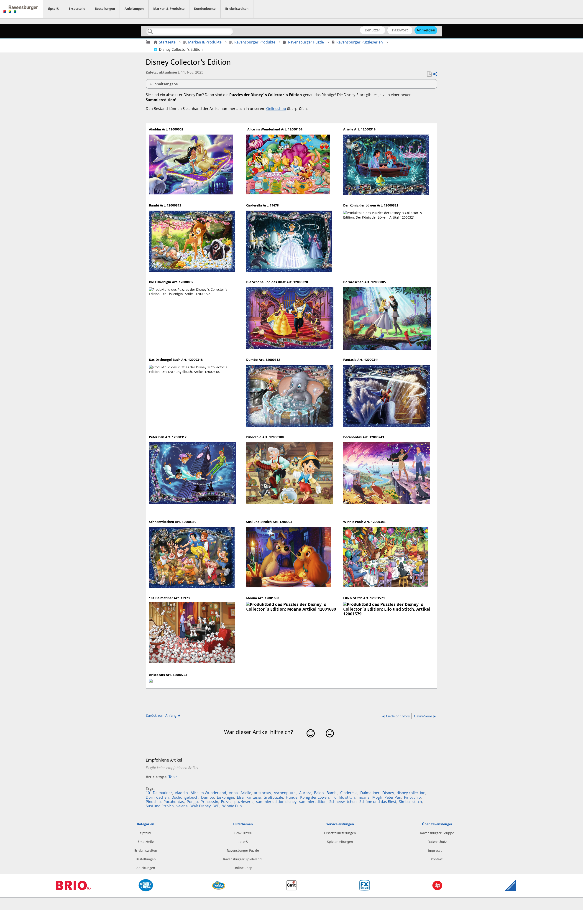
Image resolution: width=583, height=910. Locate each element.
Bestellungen (105, 8)
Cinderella (349, 792)
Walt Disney (200, 805)
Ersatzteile (77, 8)
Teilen (435, 74)
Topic (173, 776)
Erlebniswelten (236, 8)
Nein (330, 740)
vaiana (182, 805)
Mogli (377, 797)
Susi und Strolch (160, 805)
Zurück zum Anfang (161, 715)
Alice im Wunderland (208, 792)
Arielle (245, 792)
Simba (404, 801)
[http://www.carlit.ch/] (291, 889)
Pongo (192, 801)
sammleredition (313, 801)
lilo (334, 797)
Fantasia (253, 797)
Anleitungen (134, 8)
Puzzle (226, 801)
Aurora (305, 792)
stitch (417, 801)
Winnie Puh (232, 805)
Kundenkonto (205, 8)
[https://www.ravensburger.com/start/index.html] (510, 890)
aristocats (262, 792)
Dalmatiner (370, 792)
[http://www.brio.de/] (73, 892)
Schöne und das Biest (377, 801)
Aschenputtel (285, 792)
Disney (388, 792)
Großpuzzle (273, 797)
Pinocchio (412, 797)
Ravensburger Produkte (254, 42)
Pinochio (153, 801)
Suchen (150, 31)
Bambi (332, 792)
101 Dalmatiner (159, 792)
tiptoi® (53, 8)
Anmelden (426, 30)
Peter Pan (392, 797)
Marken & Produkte (168, 8)
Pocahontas (174, 801)
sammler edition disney (276, 801)
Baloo (319, 792)
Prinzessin (209, 801)
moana (364, 797)
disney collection (411, 792)
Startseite (167, 42)
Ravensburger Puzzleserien (359, 42)
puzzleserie (243, 801)
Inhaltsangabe (165, 84)
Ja (311, 740)
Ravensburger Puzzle (306, 42)
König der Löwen (314, 797)
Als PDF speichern (429, 74)
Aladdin (181, 792)
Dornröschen (157, 797)
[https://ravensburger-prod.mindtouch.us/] (21, 9)
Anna (233, 792)
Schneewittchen (343, 801)
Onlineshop (276, 108)
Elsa (240, 797)
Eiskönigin (225, 797)
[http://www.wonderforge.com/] (145, 890)
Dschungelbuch (184, 797)
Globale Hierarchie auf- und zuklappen (148, 41)
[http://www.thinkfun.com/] (218, 891)
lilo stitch (347, 797)
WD (216, 805)
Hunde (291, 797)
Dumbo (207, 797)
